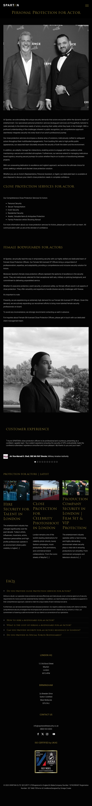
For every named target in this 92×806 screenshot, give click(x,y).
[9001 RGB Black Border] (46, 751)
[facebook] (38, 734)
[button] (46, 591)
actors (55, 120)
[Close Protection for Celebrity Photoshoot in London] (46, 490)
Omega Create (65, 788)
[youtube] (54, 734)
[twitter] (43, 734)
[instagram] (47, 734)
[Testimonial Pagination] (35, 462)
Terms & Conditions (44, 788)
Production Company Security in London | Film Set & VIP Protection (75, 513)
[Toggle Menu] (86, 6)
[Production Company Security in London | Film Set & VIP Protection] (75, 487)
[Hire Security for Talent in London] (16, 490)
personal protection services (39, 123)
